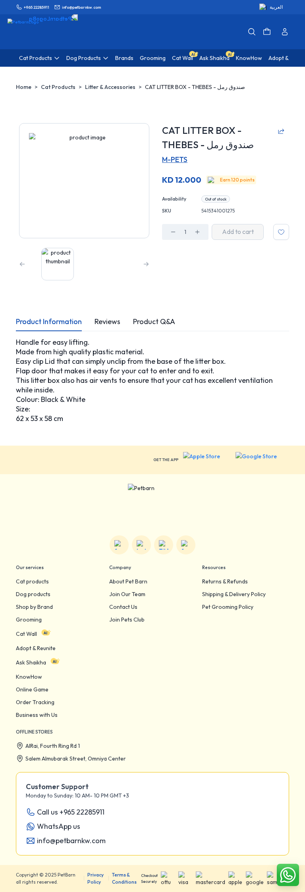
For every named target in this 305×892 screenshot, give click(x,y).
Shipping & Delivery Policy (234, 594)
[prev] (22, 264)
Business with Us (37, 714)
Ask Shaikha (31, 662)
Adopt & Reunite (36, 648)
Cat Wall (26, 633)
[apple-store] (207, 460)
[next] (146, 264)
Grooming (29, 619)
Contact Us (123, 606)
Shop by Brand (34, 606)
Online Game (32, 689)
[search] (251, 31)
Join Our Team (127, 594)
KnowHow (29, 676)
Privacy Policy (95, 878)
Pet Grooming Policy (227, 606)
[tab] (49, 321)
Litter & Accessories (110, 87)
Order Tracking (35, 702)
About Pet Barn (128, 581)
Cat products (32, 581)
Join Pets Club (127, 619)
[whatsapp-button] (288, 875)
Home (23, 87)
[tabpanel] (152, 380)
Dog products (33, 594)
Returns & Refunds (225, 581)
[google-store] (262, 460)
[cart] (267, 31)
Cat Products (58, 87)
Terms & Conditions (124, 878)
